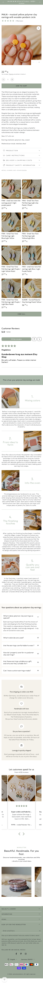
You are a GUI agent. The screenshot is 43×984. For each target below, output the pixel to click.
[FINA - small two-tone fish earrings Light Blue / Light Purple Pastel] (31, 255)
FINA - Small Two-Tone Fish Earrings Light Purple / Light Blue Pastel (11, 302)
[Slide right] (39, 2)
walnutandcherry (18, 974)
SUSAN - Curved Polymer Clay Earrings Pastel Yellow (31, 301)
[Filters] (34, 339)
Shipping (11, 74)
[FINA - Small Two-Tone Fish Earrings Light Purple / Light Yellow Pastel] (11, 255)
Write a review (16, 339)
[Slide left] (3, 2)
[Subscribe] (40, 931)
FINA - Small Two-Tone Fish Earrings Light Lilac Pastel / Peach (30, 203)
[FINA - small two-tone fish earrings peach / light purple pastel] (11, 189)
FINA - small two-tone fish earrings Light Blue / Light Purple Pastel (31, 269)
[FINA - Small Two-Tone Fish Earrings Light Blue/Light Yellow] (11, 222)
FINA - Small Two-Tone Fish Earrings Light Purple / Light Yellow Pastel (11, 269)
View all (21, 314)
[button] (19, 833)
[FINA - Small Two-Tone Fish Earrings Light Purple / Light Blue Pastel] (11, 288)
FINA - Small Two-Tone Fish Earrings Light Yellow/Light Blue (30, 236)
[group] (16, 882)
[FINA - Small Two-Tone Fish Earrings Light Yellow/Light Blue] (31, 222)
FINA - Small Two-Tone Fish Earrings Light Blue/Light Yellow (10, 236)
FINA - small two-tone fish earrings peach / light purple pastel (11, 203)
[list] (21, 720)
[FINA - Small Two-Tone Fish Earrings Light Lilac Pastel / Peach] (31, 189)
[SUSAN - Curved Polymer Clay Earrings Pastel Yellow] (31, 288)
